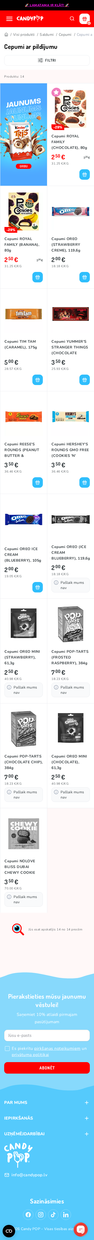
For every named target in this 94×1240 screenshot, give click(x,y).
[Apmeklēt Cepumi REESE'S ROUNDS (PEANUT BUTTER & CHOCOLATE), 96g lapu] (23, 416)
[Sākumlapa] (30, 19)
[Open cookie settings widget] (9, 1231)
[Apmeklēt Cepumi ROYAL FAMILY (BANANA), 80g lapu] (23, 211)
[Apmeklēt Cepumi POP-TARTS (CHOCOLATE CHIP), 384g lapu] (23, 729)
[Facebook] (28, 1214)
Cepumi (65, 34)
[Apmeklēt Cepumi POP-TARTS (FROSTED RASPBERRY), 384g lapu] (70, 624)
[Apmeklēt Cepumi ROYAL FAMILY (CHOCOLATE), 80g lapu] (70, 109)
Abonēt (47, 1067)
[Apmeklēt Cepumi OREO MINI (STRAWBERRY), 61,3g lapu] (23, 624)
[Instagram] (41, 1214)
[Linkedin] (66, 1214)
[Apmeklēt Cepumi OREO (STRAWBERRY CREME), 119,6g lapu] (70, 211)
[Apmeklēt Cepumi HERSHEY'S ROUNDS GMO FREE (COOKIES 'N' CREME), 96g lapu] (70, 416)
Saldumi (47, 34)
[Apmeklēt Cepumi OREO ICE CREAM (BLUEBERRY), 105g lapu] (23, 519)
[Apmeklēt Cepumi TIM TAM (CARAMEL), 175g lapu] (23, 314)
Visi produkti (23, 34)
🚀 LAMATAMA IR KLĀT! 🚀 (47, 5)
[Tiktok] (53, 1214)
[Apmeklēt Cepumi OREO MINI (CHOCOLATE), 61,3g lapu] (70, 729)
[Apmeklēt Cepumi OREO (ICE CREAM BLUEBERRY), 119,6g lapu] (70, 519)
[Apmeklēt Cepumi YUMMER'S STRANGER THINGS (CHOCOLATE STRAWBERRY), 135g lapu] (70, 314)
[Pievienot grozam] (84, 174)
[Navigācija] (9, 18)
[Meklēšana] (72, 19)
